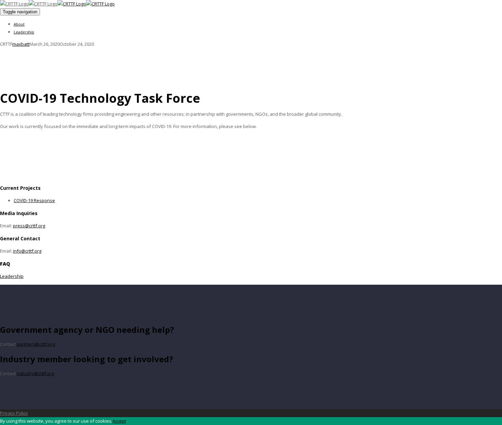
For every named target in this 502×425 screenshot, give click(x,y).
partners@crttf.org (36, 344)
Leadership (24, 31)
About (19, 24)
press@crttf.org (29, 226)
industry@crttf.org (35, 373)
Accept (119, 421)
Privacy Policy (14, 413)
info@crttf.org (27, 251)
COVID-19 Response (34, 200)
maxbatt (20, 44)
